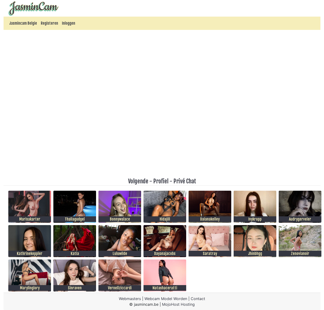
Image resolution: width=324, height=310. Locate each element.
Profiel (160, 181)
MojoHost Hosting (178, 304)
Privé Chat (184, 181)
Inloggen (68, 23)
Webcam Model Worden (165, 298)
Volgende (138, 181)
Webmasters (130, 298)
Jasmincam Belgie (23, 23)
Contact (198, 298)
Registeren (49, 23)
